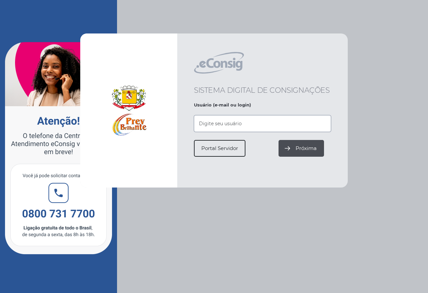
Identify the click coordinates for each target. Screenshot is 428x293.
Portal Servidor (219, 148)
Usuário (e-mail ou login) (222, 104)
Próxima (306, 148)
